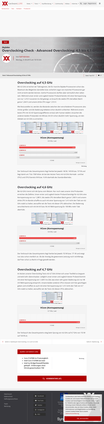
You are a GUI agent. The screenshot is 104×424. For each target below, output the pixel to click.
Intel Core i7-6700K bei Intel (34, 361)
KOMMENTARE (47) (53, 378)
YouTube (40, 400)
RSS (38, 414)
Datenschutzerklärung (72, 413)
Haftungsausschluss (11, 399)
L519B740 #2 (22, 150)
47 (101, 75)
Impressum (8, 394)
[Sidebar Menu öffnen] (99, 3)
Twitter (39, 405)
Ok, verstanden (82, 418)
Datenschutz (8, 396)
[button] (32, 4)
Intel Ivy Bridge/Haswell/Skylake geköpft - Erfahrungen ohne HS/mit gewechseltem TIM (36, 365)
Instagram (40, 410)
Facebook (40, 396)
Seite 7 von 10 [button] (90, 75)
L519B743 (21, 155)
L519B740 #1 (22, 145)
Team (6, 404)
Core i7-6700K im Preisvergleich (36, 358)
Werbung (7, 406)
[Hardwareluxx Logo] (12, 3)
